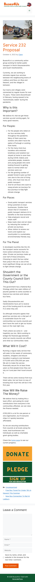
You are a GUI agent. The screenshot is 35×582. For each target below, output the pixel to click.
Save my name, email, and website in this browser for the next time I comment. (17, 557)
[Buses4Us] (17, 5)
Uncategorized (11, 487)
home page (15, 440)
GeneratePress (17, 579)
